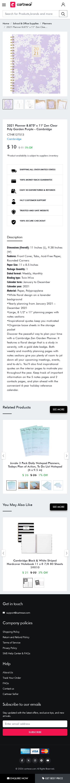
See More (58, 409)
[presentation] (3, 455)
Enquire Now (19, 778)
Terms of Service (11, 642)
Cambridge (14, 139)
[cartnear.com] (21, 4)
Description (14, 237)
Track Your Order (12, 677)
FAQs (6, 683)
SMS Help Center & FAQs (16, 653)
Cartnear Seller (10, 694)
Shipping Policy (11, 631)
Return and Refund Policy (16, 637)
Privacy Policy (10, 648)
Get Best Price (53, 778)
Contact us (8, 688)
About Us (8, 672)
